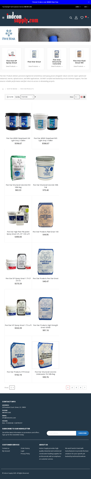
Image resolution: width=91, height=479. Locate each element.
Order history (25, 448)
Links (77, 7)
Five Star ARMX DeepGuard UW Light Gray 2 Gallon (18, 139)
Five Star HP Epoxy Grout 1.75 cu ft (18, 325)
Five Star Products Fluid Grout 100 (45, 232)
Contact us (5, 448)
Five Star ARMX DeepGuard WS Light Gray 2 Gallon (45, 139)
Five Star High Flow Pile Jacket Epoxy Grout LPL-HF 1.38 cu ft (18, 233)
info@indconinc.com (9, 418)
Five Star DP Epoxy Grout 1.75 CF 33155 (18, 279)
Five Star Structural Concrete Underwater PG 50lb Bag (45, 373)
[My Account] (76, 17)
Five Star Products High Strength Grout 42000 (45, 326)
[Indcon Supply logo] (22, 17)
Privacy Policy (25, 454)
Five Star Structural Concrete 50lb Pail (45, 186)
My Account (6, 451)
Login (22, 451)
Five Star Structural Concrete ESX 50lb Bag (18, 186)
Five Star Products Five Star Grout (45, 278)
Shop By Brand (12, 89)
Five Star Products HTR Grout (18, 372)
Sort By (17, 97)
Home (3, 89)
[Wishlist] (82, 17)
